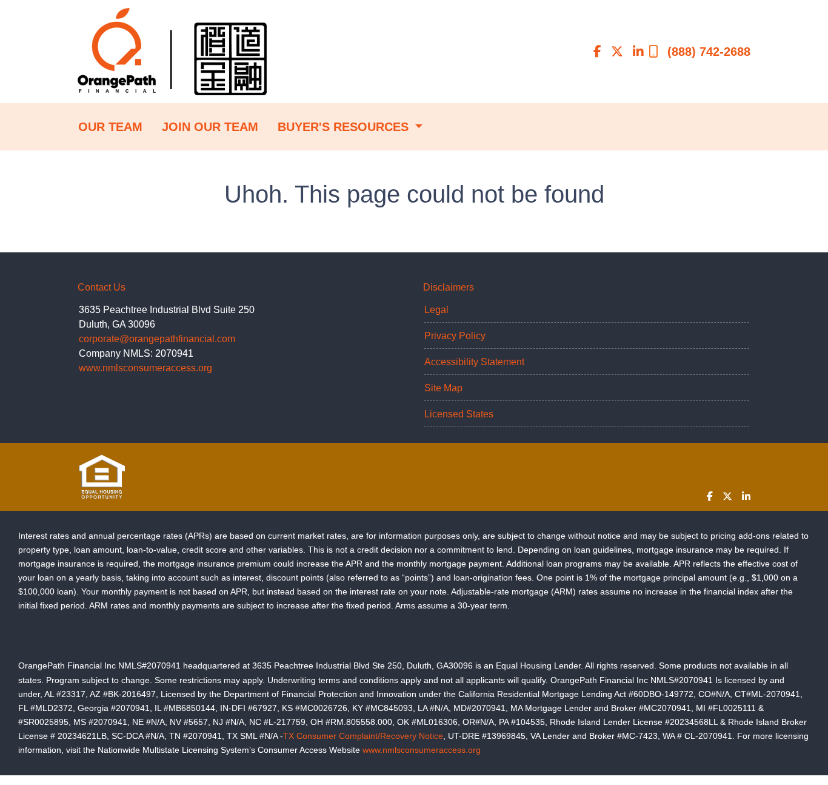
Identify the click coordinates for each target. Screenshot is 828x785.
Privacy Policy (455, 336)
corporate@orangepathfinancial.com (157, 339)
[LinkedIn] (638, 51)
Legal (436, 310)
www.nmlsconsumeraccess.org (145, 368)
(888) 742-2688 (708, 51)
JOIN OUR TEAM (210, 126)
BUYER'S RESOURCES (345, 126)
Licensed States (458, 414)
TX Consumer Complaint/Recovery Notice (363, 736)
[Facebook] (597, 51)
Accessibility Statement (474, 362)
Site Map (443, 388)
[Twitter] (617, 51)
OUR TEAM (110, 126)
